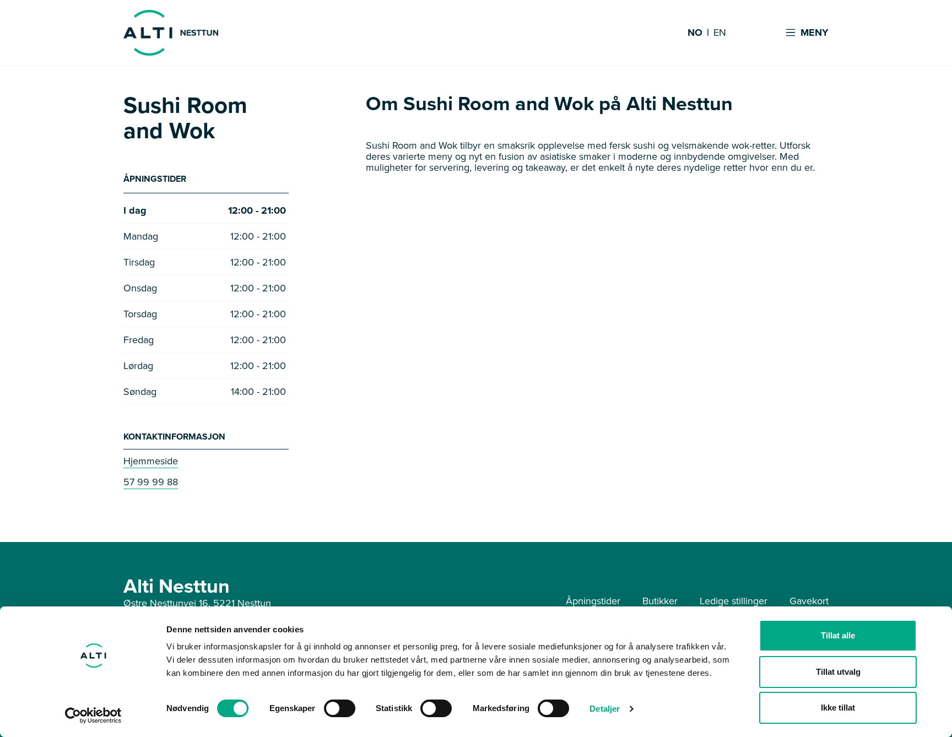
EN (719, 33)
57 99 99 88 (150, 482)
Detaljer (604, 708)
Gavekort (809, 601)
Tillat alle (838, 635)
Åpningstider (593, 601)
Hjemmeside (150, 461)
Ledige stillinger (733, 601)
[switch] (339, 708)
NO (695, 33)
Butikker (660, 601)
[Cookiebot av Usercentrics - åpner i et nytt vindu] (93, 715)
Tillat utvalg (838, 671)
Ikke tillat (838, 707)
